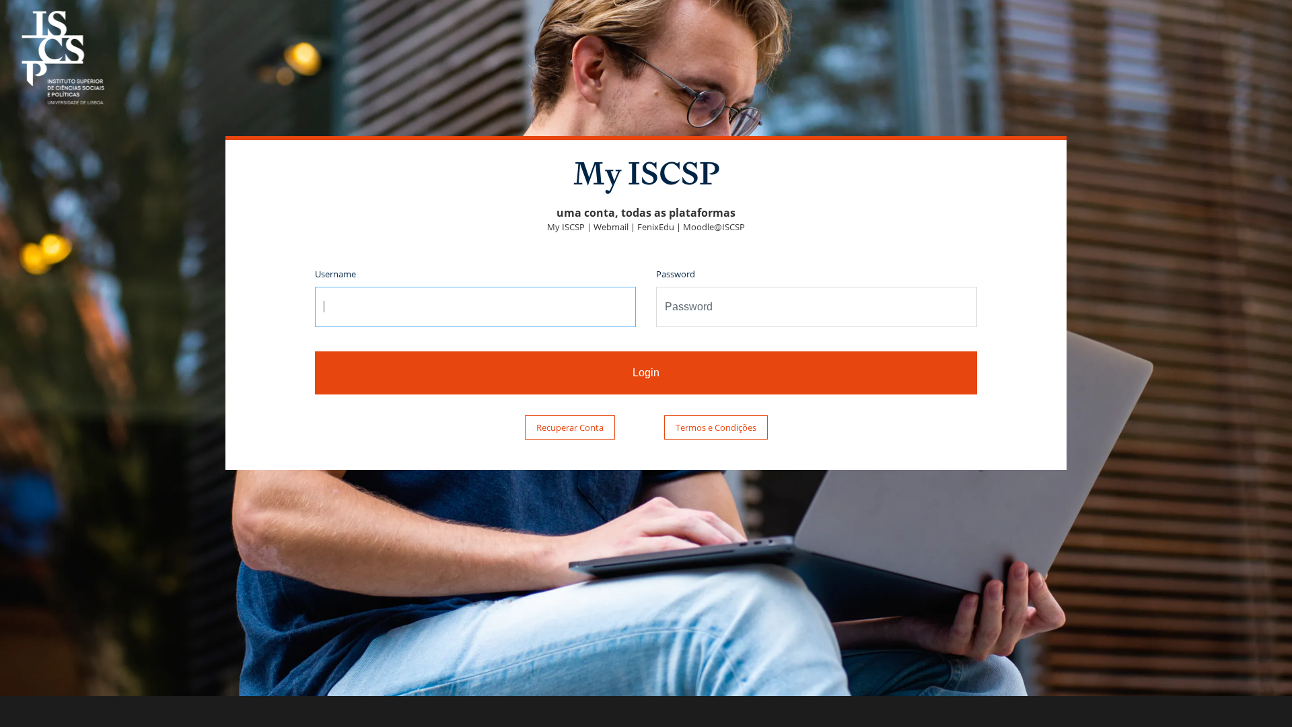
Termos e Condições (716, 427)
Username (335, 274)
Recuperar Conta (570, 427)
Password (675, 274)
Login (646, 372)
